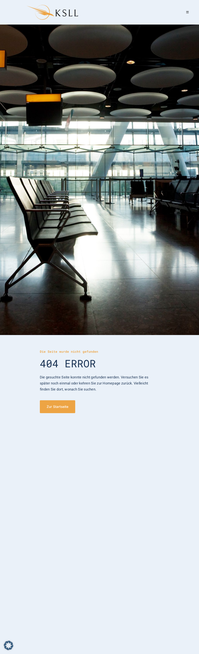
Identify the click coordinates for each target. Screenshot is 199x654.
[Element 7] (52, 6)
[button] (8, 645)
